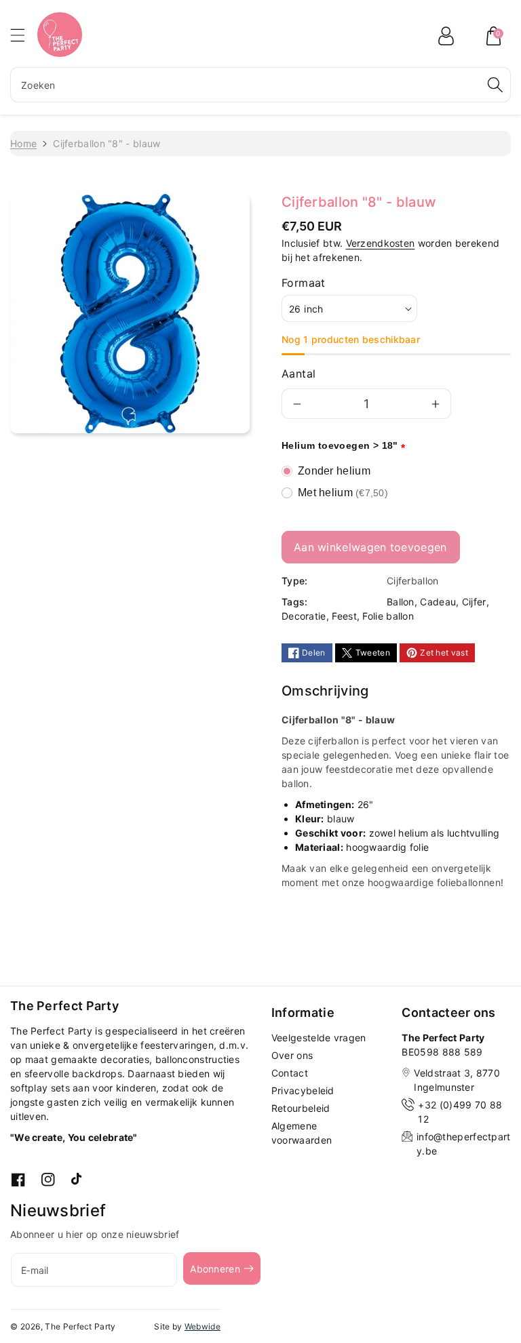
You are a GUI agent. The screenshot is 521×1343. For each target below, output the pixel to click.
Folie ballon (388, 616)
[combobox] (260, 85)
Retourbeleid (300, 1108)
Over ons (292, 1055)
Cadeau (438, 601)
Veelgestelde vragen (318, 1037)
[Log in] (446, 36)
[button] (23, 34)
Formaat (304, 282)
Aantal (298, 373)
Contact (289, 1073)
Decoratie (304, 616)
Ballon (400, 601)
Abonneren (215, 1269)
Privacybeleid (302, 1090)
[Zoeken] (495, 85)
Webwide (202, 1326)
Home (23, 143)
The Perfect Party (80, 1326)
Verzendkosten (380, 243)
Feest (344, 616)
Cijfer (474, 601)
